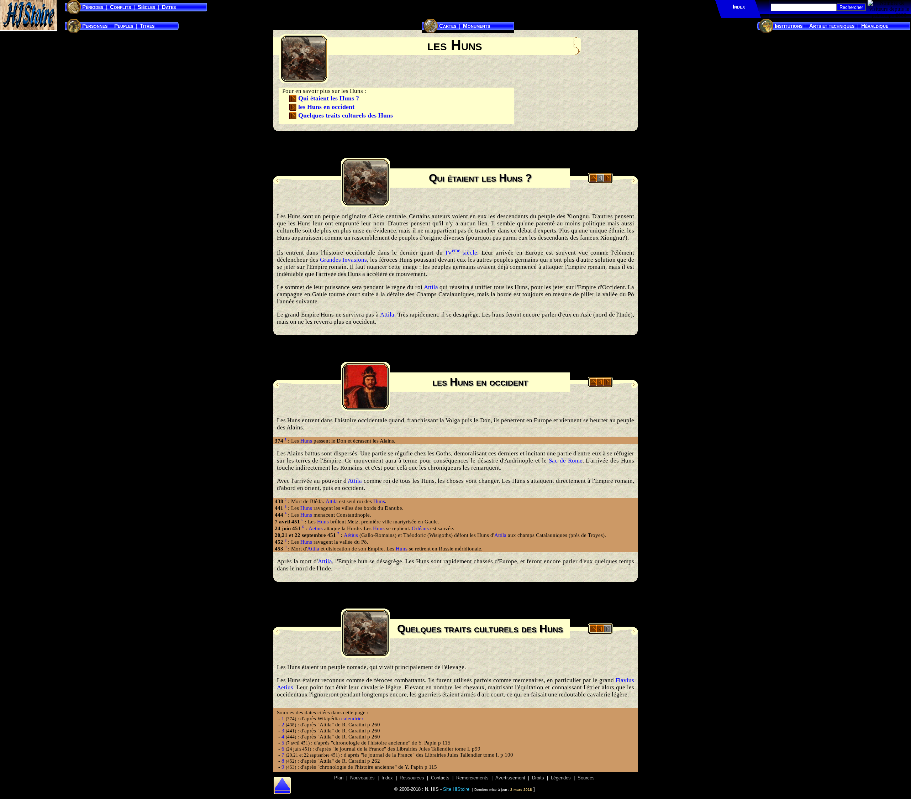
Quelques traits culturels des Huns (345, 115)
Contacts (440, 778)
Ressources (412, 778)
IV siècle (462, 252)
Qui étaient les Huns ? (328, 98)
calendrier (352, 718)
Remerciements (472, 778)
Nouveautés (362, 778)
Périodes (92, 7)
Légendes (561, 778)
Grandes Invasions (343, 259)
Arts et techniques (831, 26)
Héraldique (874, 26)
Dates (169, 7)
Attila (431, 287)
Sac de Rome (566, 460)
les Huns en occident (326, 106)
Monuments (476, 26)
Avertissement (510, 778)
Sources (586, 778)
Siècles (146, 7)
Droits (538, 778)
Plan (338, 778)
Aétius (351, 535)
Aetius (316, 528)
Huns (306, 441)
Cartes (447, 26)
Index (739, 7)
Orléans (420, 528)
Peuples (123, 26)
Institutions (788, 26)
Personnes (94, 26)
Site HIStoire (456, 789)
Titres (147, 26)
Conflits (120, 7)
